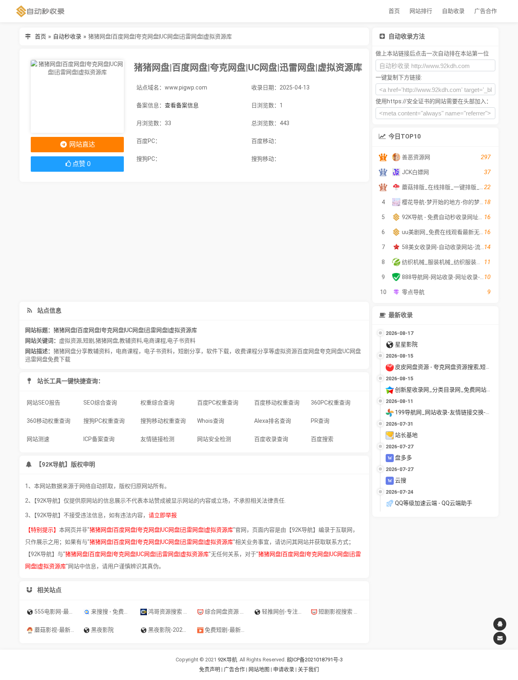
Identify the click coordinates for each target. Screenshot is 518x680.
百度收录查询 (271, 439)
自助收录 (453, 11)
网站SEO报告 (43, 402)
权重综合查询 (157, 402)
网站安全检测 (214, 439)
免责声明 (209, 669)
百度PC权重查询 (217, 402)
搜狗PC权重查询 (104, 421)
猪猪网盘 (107, 340)
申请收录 (283, 669)
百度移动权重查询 (276, 402)
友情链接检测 (157, 439)
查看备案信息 (182, 105)
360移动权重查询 (48, 421)
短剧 (88, 340)
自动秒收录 (67, 36)
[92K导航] (40, 11)
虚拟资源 (70, 340)
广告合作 (485, 11)
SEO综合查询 (100, 402)
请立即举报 (163, 515)
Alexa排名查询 (272, 421)
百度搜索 (322, 439)
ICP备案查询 (99, 439)
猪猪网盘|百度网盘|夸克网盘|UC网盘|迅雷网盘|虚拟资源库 (125, 330)
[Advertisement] (194, 241)
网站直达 (81, 144)
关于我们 (308, 669)
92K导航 (227, 660)
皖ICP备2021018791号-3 (315, 660)
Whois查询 (210, 421)
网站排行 (421, 11)
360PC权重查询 (330, 402)
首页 (394, 11)
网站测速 (38, 439)
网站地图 (259, 669)
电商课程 (154, 340)
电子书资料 (181, 340)
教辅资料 (130, 340)
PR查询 (320, 421)
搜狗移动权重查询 (163, 421)
